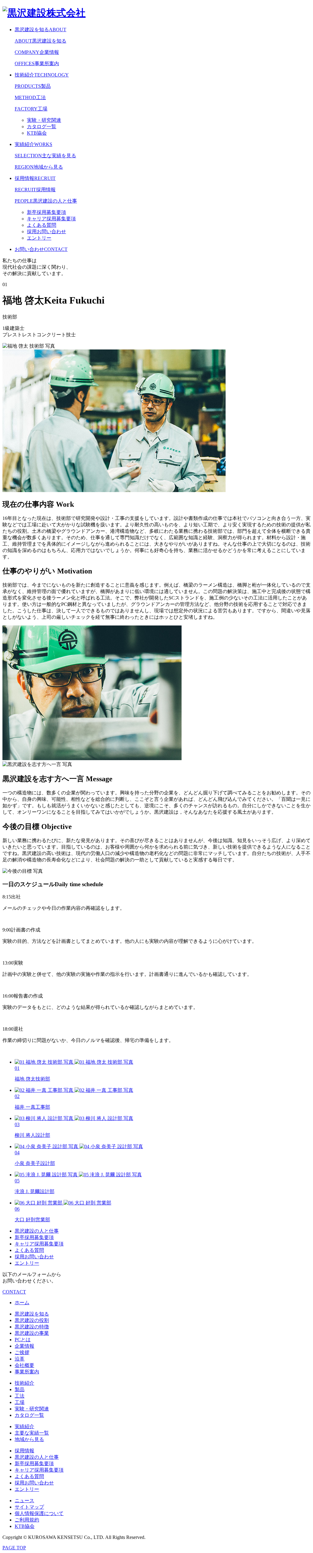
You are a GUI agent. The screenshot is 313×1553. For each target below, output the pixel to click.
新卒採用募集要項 (34, 1237)
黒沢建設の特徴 (32, 1326)
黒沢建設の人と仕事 (46, 200)
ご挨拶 (22, 1352)
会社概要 (24, 1365)
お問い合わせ (41, 249)
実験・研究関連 (32, 1408)
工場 (31, 108)
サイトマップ (29, 1507)
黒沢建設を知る (40, 29)
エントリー (27, 1263)
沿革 (19, 1358)
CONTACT (14, 1291)
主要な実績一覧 (32, 1432)
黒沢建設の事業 (32, 1333)
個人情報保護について (39, 1513)
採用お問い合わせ (34, 1256)
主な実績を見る (45, 155)
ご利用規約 (27, 1519)
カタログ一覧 (29, 1415)
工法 (30, 97)
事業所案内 (37, 63)
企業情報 (37, 52)
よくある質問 (29, 1250)
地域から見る (39, 167)
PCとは (23, 1339)
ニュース (24, 1500)
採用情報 (35, 178)
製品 (33, 86)
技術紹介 (42, 74)
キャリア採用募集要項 (39, 1243)
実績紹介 (33, 144)
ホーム (22, 1302)
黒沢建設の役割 (32, 1320)
